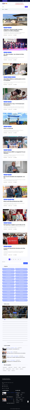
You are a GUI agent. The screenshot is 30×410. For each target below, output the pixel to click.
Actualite (8, 269)
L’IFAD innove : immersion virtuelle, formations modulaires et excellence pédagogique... (13, 30)
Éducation (6, 9)
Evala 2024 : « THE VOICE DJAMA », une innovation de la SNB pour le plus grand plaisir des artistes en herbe (15, 315)
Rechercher (3, 261)
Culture (21, 269)
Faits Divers (21, 277)
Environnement (8, 277)
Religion (8, 291)
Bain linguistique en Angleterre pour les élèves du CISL (14, 224)
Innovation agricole (8, 280)
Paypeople (5, 84)
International (21, 280)
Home (3, 9)
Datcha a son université (8, 128)
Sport (8, 297)
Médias (8, 283)
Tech (21, 297)
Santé (21, 291)
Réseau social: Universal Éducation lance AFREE (13, 201)
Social (8, 294)
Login (26, 6)
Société (21, 294)
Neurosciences (21, 283)
